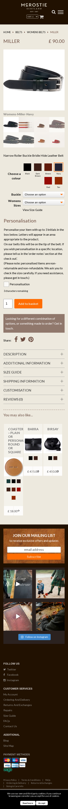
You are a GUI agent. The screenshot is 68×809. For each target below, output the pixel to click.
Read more (28, 803)
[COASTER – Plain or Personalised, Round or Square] (13, 466)
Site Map (8, 745)
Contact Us (10, 726)
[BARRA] (33, 443)
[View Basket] (41, 17)
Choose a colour (14, 176)
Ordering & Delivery (16, 783)
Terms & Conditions (31, 780)
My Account (10, 694)
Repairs (7, 710)
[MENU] (60, 12)
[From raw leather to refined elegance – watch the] (17, 584)
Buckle (16, 194)
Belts (18, 32)
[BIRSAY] (52, 443)
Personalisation (20, 284)
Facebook (12, 674)
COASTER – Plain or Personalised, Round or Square (20, 440)
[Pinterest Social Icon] (30, 340)
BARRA (33, 429)
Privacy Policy (10, 780)
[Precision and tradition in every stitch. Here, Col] (50, 616)
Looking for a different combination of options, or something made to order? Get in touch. (33, 323)
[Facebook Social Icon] (16, 340)
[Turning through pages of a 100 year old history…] (17, 616)
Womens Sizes (14, 203)
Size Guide (9, 715)
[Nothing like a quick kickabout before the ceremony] (50, 584)
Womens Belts (36, 32)
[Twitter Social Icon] (23, 340)
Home (7, 32)
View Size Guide (32, 210)
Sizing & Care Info (14, 786)
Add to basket (28, 303)
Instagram (12, 680)
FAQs (6, 720)
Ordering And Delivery (16, 699)
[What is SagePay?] (7, 769)
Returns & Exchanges (41, 783)
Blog (6, 740)
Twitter (11, 669)
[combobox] (44, 194)
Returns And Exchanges (17, 705)
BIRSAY (53, 429)
